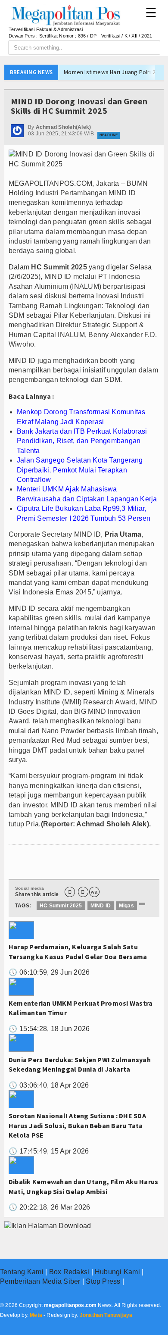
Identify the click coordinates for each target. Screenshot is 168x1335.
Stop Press (103, 1281)
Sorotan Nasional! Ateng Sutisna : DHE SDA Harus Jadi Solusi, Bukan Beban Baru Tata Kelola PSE (77, 1125)
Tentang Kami (22, 1272)
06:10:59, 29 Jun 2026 (49, 972)
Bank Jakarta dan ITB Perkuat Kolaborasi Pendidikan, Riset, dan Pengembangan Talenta (82, 441)
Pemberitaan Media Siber (40, 1281)
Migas (126, 906)
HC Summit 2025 (61, 906)
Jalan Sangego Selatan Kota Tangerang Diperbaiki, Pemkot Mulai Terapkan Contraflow (80, 469)
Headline (109, 135)
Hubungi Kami (117, 1272)
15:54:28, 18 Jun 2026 (49, 1028)
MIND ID (100, 906)
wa (94, 891)
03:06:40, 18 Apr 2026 (49, 1085)
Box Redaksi (69, 1272)
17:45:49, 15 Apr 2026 (49, 1151)
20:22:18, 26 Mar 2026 (49, 1207)
